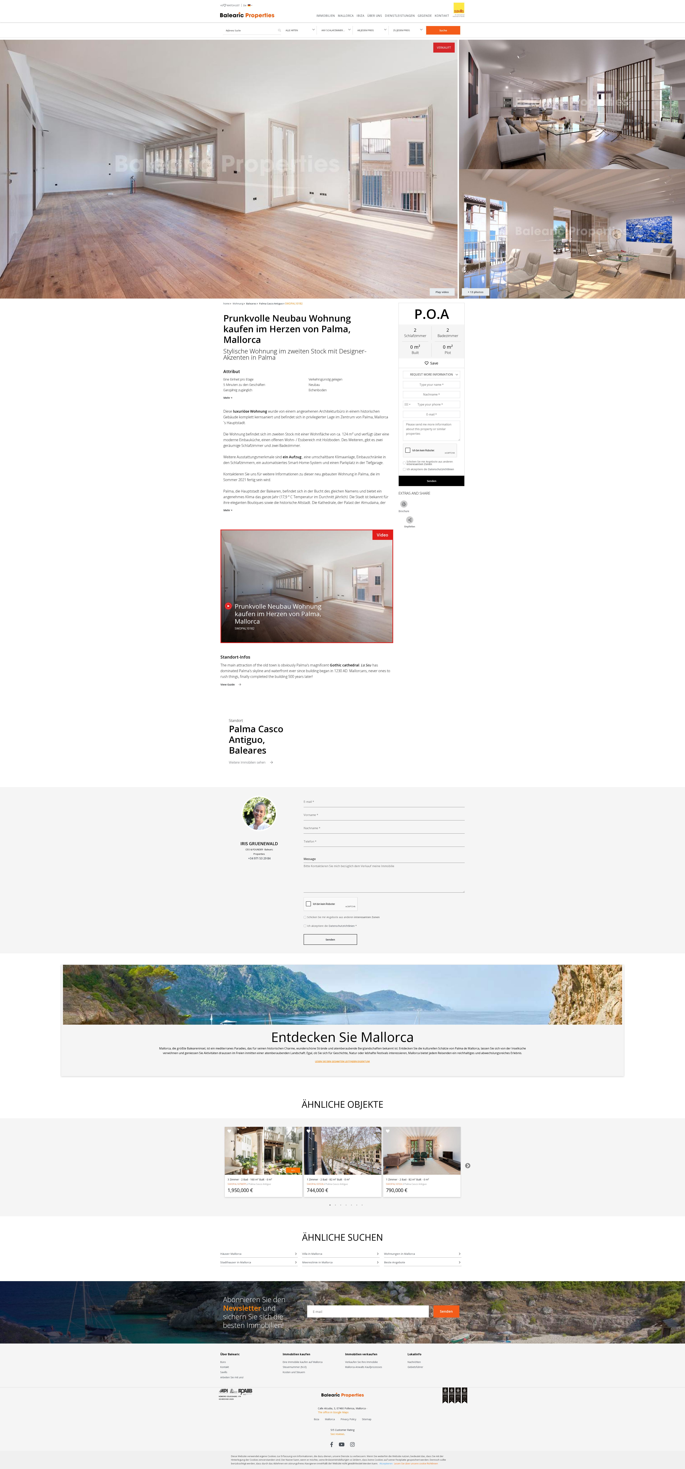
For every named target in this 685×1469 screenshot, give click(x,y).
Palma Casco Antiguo (271, 303)
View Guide (227, 684)
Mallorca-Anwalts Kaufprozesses (363, 1367)
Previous (217, 1164)
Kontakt (442, 16)
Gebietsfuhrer (415, 1367)
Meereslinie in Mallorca (317, 1262)
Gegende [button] (425, 16)
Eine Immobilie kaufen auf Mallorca (303, 1362)
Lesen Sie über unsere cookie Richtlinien (416, 1463)
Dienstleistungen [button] (400, 16)
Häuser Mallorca (230, 1253)
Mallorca (346, 16)
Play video (442, 292)
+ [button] (230, 5)
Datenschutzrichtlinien (441, 469)
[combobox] (407, 404)
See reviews (337, 1434)
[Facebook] (331, 1444)
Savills (223, 1372)
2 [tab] (335, 1205)
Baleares (251, 303)
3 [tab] (340, 1205)
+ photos (475, 292)
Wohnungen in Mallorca (399, 1253)
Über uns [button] (374, 16)
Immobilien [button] (325, 16)
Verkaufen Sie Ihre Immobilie (361, 1362)
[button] (247, 5)
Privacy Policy (348, 1419)
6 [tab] (357, 1205)
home (226, 303)
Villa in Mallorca (312, 1253)
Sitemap (366, 1419)
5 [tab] (351, 1205)
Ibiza (360, 16)
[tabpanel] (263, 1162)
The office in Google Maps (333, 1412)
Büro (223, 1362)
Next (466, 1164)
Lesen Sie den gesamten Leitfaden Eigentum (342, 1061)
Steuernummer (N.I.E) (295, 1367)
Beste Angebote (394, 1262)
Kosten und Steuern (294, 1372)
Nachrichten (414, 1362)
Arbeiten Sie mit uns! (231, 1377)
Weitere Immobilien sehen (247, 762)
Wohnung (238, 303)
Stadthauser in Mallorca (235, 1262)
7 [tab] (362, 1205)
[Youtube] (341, 1444)
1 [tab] (330, 1205)
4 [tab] (346, 1205)
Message (310, 859)
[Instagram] (352, 1444)
